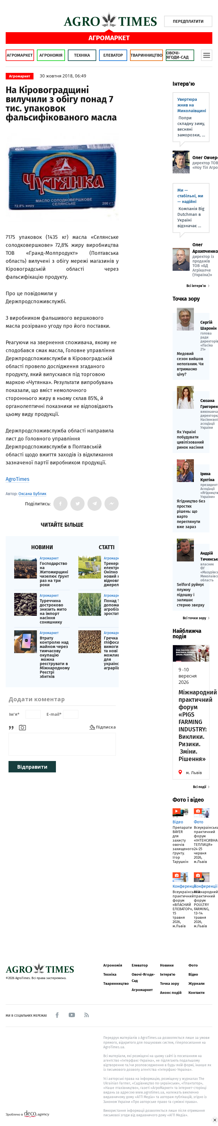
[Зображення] (22, 727)
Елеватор (113, 55)
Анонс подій (171, 992)
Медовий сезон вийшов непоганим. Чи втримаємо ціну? (190, 364)
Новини (167, 965)
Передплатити (188, 21)
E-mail (54, 714)
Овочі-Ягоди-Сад (177, 55)
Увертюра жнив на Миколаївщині (191, 105)
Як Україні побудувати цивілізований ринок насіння (190, 440)
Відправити (32, 767)
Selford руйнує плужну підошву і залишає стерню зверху (190, 595)
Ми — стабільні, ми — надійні (190, 196)
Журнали (196, 983)
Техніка (82, 55)
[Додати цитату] (13, 727)
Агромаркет (20, 55)
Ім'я (14, 714)
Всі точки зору (194, 618)
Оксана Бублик (32, 493)
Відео (193, 974)
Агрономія (50, 55)
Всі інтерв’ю (196, 286)
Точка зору (169, 983)
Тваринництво (146, 55)
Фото (193, 965)
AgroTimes (17, 479)
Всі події (199, 787)
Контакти (196, 992)
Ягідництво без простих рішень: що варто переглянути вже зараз (191, 514)
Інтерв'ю (167, 974)
